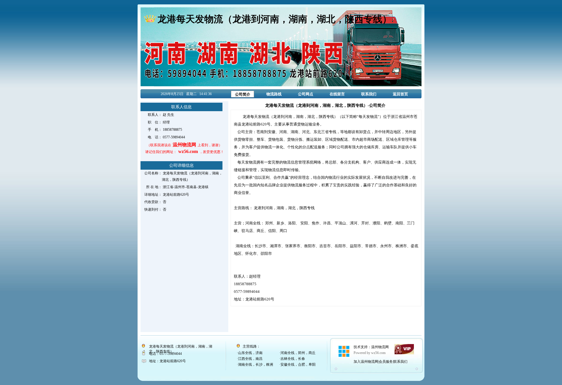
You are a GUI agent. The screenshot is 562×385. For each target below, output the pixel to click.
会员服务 (386, 362)
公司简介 (242, 94)
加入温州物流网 (366, 362)
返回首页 (400, 94)
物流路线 (274, 94)
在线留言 (337, 94)
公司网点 (305, 94)
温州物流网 (380, 347)
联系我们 (368, 94)
